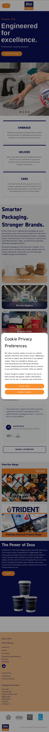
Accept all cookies (24, 392)
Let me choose (24, 386)
